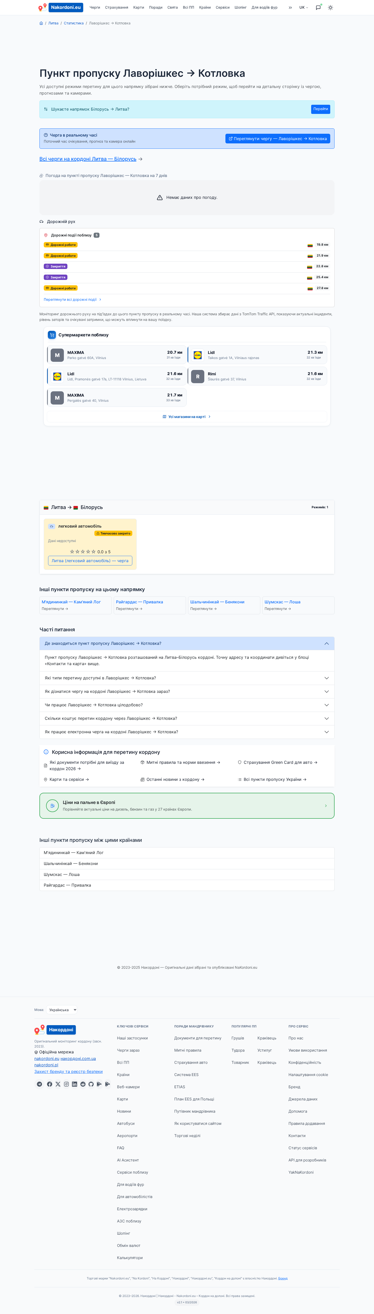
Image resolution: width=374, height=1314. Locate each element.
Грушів (238, 1038)
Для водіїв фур (265, 7)
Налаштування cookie (308, 1074)
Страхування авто (191, 1062)
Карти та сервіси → (69, 779)
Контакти (297, 1135)
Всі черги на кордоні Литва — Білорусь (87, 159)
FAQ (120, 1147)
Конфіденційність (305, 1062)
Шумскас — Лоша (62, 874)
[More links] (290, 7)
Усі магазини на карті (187, 416)
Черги (95, 7)
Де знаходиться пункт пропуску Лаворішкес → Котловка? (103, 643)
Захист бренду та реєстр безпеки (68, 1071)
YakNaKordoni (301, 1172)
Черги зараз (128, 1050)
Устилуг (264, 1050)
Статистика (74, 23)
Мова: (39, 1010)
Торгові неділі (187, 1135)
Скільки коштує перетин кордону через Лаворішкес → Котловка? (111, 718)
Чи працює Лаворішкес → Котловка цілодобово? (94, 704)
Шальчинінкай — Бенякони (71, 863)
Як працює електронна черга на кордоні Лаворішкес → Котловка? (111, 731)
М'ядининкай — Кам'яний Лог (74, 852)
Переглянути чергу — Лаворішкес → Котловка (280, 138)
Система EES (186, 1074)
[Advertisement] (187, 49)
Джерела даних (303, 1099)
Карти (138, 7)
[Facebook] (50, 1084)
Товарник (240, 1062)
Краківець (266, 1038)
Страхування (116, 7)
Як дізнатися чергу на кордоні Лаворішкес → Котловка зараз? (107, 691)
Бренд (294, 1086)
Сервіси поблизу (132, 1172)
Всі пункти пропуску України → (275, 779)
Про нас (296, 1038)
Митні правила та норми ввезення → (183, 762)
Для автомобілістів (134, 1196)
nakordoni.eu (46, 1058)
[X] (58, 1084)
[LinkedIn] (74, 1084)
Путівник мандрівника (194, 1111)
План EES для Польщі (194, 1099)
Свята (172, 7)
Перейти (320, 109)
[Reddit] (83, 1084)
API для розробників (307, 1160)
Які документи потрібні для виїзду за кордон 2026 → (87, 765)
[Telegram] (39, 1084)
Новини (124, 1111)
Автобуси (126, 1123)
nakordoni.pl (46, 1064)
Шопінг (241, 7)
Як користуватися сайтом (197, 1123)
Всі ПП (188, 7)
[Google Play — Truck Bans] (108, 1084)
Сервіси (222, 7)
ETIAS (179, 1086)
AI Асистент (128, 1160)
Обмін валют (128, 1245)
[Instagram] (66, 1084)
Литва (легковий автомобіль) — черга (90, 560)
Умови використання (308, 1050)
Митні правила (187, 1050)
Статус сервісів (303, 1147)
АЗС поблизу (129, 1221)
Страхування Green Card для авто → (281, 762)
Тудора (238, 1050)
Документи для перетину (197, 1038)
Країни (205, 7)
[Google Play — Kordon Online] (99, 1084)
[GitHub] (91, 1084)
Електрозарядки (132, 1208)
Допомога (298, 1111)
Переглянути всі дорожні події (70, 299)
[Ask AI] (318, 8)
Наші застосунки (132, 1038)
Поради (155, 7)
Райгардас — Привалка (67, 885)
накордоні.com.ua (78, 1058)
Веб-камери (128, 1086)
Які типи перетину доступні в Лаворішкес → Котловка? (100, 677)
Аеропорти (127, 1135)
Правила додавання (307, 1123)
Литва (53, 23)
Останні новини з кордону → (176, 779)
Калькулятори (130, 1257)
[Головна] (41, 23)
